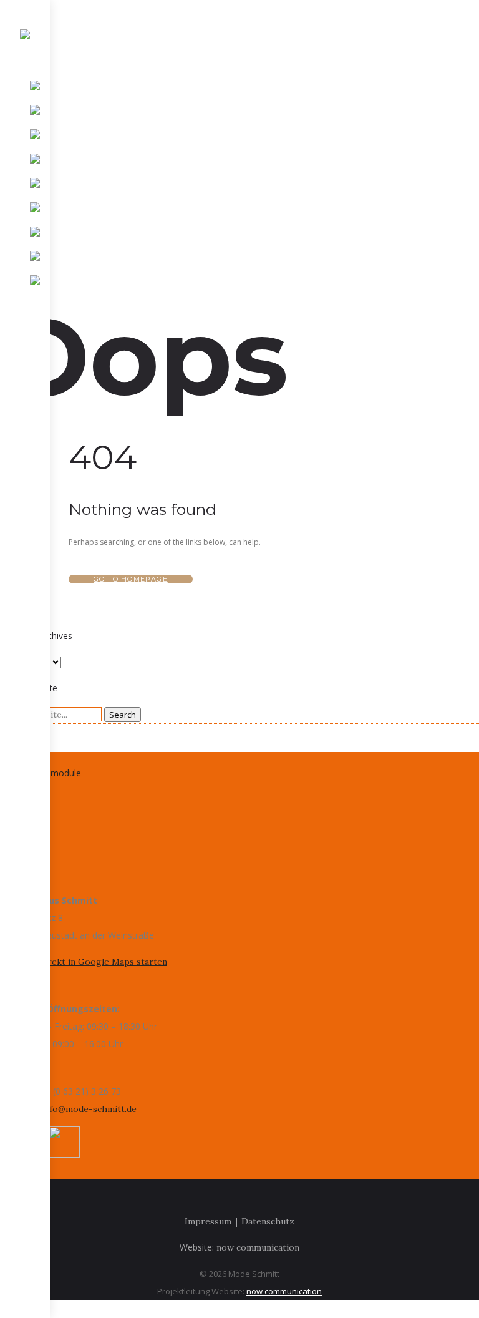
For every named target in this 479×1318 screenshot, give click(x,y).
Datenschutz (267, 1221)
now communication (257, 1247)
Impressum (208, 1221)
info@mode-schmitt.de (89, 1109)
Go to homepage (131, 579)
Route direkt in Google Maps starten (89, 961)
